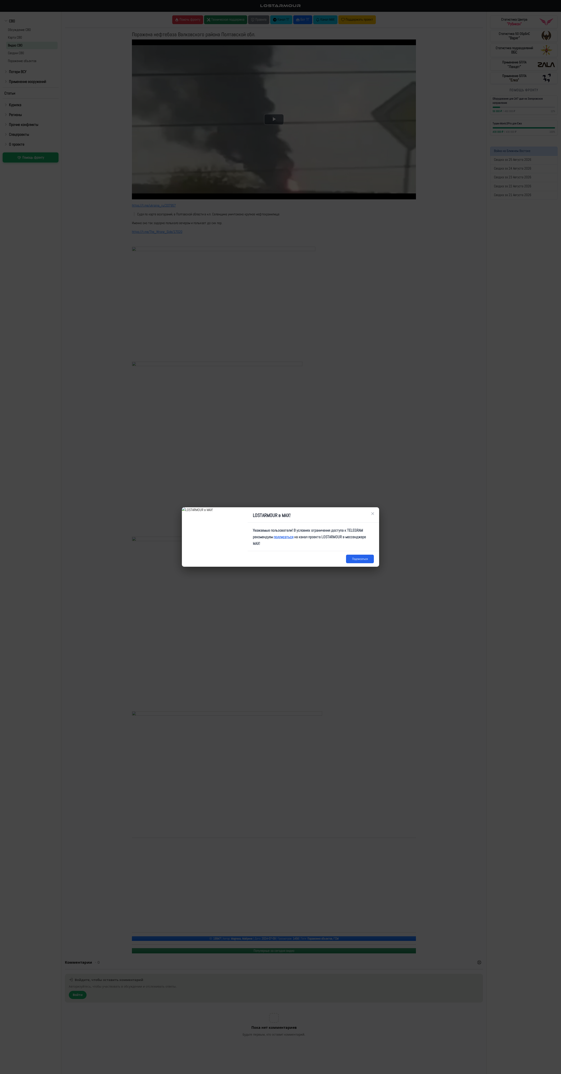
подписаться (283, 536)
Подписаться (360, 559)
